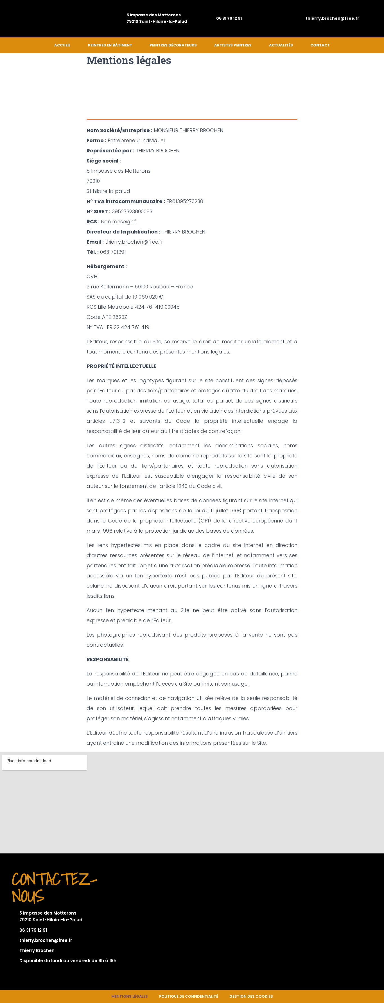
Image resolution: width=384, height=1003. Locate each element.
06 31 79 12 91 (229, 18)
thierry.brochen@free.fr (332, 18)
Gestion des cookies (251, 996)
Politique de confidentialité (188, 996)
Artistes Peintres (233, 45)
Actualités (281, 45)
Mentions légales (129, 996)
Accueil (62, 45)
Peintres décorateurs (173, 45)
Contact (320, 45)
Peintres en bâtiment (110, 45)
